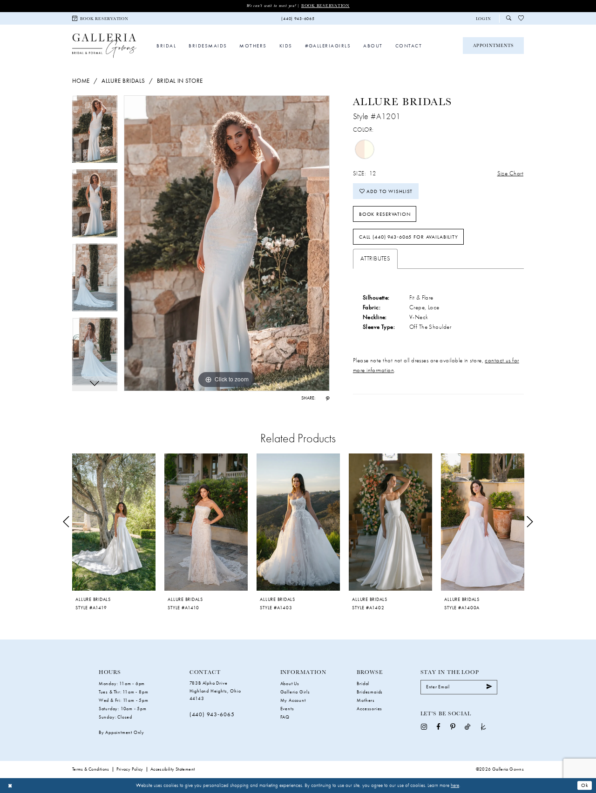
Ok (585, 785)
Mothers (366, 700)
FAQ (285, 717)
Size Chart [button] (510, 173)
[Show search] (509, 18)
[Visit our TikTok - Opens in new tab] (467, 726)
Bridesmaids (370, 692)
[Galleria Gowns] (104, 45)
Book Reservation (325, 5)
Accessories (369, 709)
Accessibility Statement (172, 769)
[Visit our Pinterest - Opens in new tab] (453, 726)
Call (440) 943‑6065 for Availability (408, 236)
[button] (483, 18)
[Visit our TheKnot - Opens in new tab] (484, 726)
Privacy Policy (129, 769)
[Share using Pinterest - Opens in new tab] (327, 398)
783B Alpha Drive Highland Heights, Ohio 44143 (215, 690)
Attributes (375, 258)
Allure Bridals (123, 81)
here (455, 785)
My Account (293, 700)
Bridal (363, 683)
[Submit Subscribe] (489, 687)
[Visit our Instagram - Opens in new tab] (423, 726)
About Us (289, 683)
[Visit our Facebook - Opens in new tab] (438, 726)
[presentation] (114, 522)
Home (81, 81)
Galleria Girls (295, 692)
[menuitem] (100, 18)
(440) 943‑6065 (212, 714)
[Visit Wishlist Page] (521, 18)
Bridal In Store (180, 81)
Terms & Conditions (90, 769)
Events (287, 709)
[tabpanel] (94, 132)
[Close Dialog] (10, 786)
